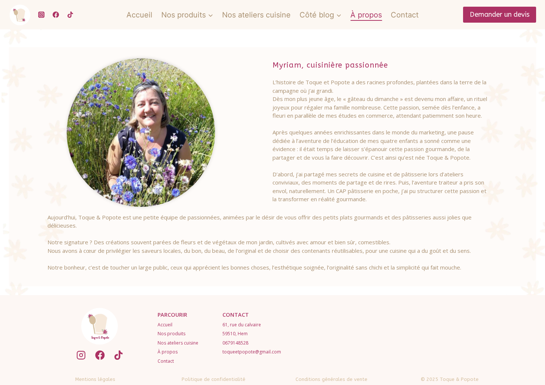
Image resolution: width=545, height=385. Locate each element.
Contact (405, 14)
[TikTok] (70, 15)
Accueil (139, 14)
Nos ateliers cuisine (256, 14)
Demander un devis (499, 14)
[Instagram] (41, 15)
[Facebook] (55, 15)
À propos (366, 14)
